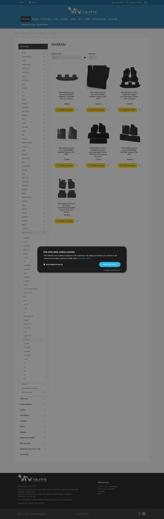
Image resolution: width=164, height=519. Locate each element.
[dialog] (82, 259)
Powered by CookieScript (112, 270)
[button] (53, 264)
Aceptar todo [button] (109, 264)
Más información (84, 258)
